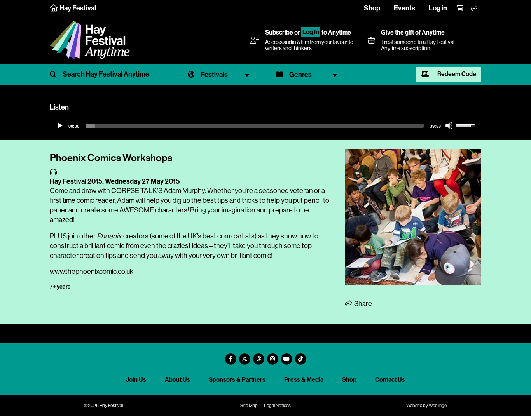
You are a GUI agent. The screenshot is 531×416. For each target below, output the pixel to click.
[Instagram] (272, 356)
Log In (310, 32)
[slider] (255, 126)
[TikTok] (300, 356)
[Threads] (259, 356)
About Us (177, 379)
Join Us (136, 379)
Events (404, 8)
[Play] (59, 125)
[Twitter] (245, 356)
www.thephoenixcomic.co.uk (91, 271)
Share (362, 304)
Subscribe (279, 32)
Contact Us (390, 379)
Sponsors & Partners (237, 379)
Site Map (249, 405)
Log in (438, 8)
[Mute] (448, 125)
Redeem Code (456, 74)
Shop (372, 8)
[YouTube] (286, 356)
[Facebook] (231, 356)
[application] (265, 126)
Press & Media (303, 379)
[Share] (474, 8)
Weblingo (438, 405)
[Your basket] (460, 8)
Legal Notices (277, 405)
